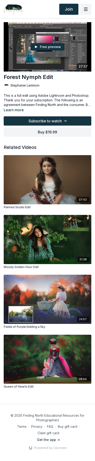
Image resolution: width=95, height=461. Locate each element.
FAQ (50, 426)
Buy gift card (67, 426)
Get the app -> (48, 440)
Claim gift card (48, 433)
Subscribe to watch (45, 121)
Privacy (36, 426)
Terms (22, 426)
